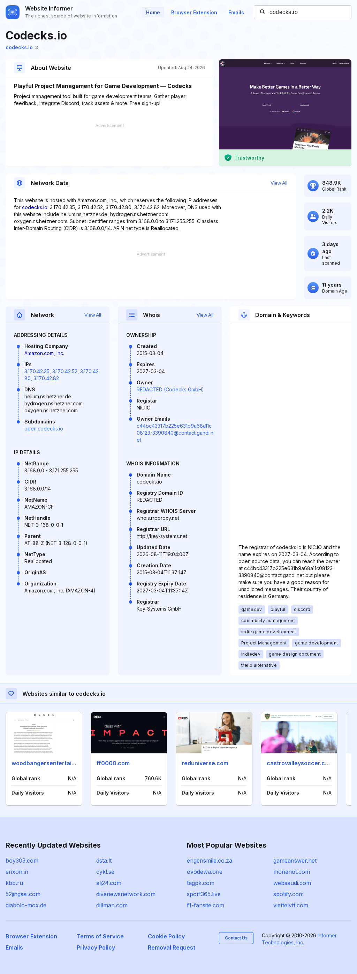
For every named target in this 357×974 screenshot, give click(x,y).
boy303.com (22, 860)
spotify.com (288, 894)
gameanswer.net (295, 860)
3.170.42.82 (46, 378)
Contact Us (236, 937)
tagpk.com (200, 882)
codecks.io (19, 47)
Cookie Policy (166, 936)
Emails (236, 12)
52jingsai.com (23, 894)
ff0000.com (113, 763)
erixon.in (17, 871)
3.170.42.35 (37, 371)
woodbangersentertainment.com (57, 763)
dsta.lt (104, 860)
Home (153, 12)
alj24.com (108, 882)
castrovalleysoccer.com (300, 763)
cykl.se (105, 871)
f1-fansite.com (205, 905)
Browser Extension (194, 12)
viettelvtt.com (290, 905)
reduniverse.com (205, 763)
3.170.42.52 (64, 371)
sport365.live (204, 894)
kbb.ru (14, 882)
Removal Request (171, 947)
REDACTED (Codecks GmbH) (170, 389)
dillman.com (112, 905)
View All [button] (279, 183)
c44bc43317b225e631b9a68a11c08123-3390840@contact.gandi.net (175, 433)
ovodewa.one (204, 871)
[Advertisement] (109, 145)
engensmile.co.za (209, 860)
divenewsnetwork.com (125, 894)
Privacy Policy (96, 947)
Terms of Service (100, 936)
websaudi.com (292, 882)
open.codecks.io (43, 428)
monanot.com (291, 871)
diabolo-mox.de (26, 905)
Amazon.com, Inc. (44, 353)
